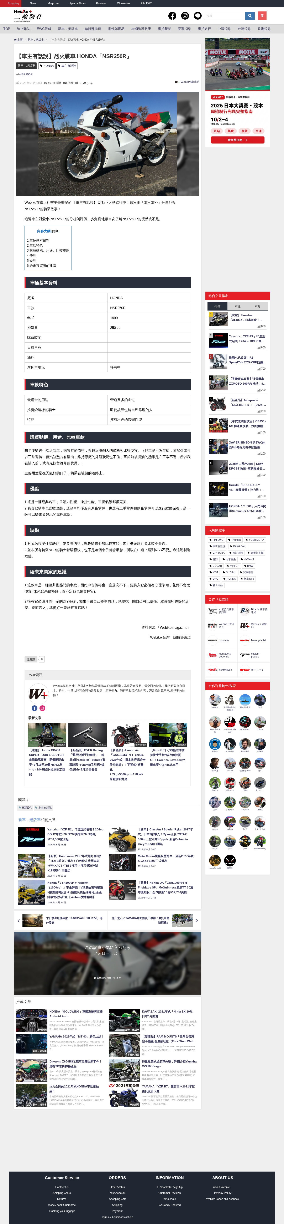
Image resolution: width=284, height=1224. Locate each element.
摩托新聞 (164, 28)
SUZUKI (230, 572)
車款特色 (35, 245)
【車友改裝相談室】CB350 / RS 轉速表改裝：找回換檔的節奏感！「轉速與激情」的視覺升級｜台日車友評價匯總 (247, 424)
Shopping (13, 3)
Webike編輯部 (190, 81)
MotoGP (234, 566)
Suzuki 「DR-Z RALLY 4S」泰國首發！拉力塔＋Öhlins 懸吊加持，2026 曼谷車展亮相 (246, 487)
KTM (215, 572)
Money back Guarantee (62, 1205)
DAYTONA (219, 553)
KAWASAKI (239, 546)
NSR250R (26, 74)
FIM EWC (146, 3)
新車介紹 (249, 579)
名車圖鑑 (231, 559)
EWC (216, 579)
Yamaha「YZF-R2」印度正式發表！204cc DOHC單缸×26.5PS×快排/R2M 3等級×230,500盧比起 (247, 339)
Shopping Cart (117, 1199)
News (33, 3)
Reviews (101, 3)
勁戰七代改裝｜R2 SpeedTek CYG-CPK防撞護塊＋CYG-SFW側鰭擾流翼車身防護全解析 (247, 360)
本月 (258, 306)
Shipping (117, 1205)
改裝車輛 (238, 553)
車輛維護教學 (141, 28)
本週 (238, 306)
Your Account (117, 1193)
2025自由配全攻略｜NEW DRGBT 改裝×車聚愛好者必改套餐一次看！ (247, 466)
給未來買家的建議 (41, 265)
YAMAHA (249, 559)
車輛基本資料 (38, 240)
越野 (215, 559)
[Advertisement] (237, 182)
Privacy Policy (222, 1193)
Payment (117, 1211)
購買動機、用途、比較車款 (48, 250)
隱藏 (55, 231)
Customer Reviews (169, 1193)
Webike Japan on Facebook (222, 1199)
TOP (6, 28)
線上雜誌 (23, 28)
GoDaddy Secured (170, 1205)
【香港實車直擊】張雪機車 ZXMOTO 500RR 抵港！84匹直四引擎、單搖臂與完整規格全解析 (247, 381)
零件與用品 (116, 28)
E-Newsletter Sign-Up (170, 1187)
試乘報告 (248, 572)
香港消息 (264, 28)
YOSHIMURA (256, 540)
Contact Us (62, 1187)
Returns (62, 1199)
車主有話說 (69, 65)
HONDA (48, 65)
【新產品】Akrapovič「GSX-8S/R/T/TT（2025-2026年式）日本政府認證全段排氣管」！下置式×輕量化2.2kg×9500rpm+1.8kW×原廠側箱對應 (247, 403)
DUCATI (217, 566)
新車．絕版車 (68, 28)
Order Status (117, 1187)
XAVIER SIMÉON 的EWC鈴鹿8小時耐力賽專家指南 (247, 445)
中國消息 (224, 28)
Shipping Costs (62, 1193)
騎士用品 (218, 585)
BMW (250, 566)
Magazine (53, 3)
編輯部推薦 (93, 28)
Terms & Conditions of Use (117, 1217)
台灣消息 (244, 28)
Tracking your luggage (62, 1211)
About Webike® (222, 1187)
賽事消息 (184, 28)
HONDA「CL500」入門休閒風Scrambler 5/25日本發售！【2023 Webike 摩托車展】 (247, 509)
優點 (31, 255)
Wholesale (123, 3)
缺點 (31, 260)
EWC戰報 (44, 28)
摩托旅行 (204, 28)
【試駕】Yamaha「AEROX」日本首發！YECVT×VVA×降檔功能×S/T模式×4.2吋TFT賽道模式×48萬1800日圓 (247, 318)
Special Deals (77, 3)
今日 (217, 306)
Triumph (236, 540)
